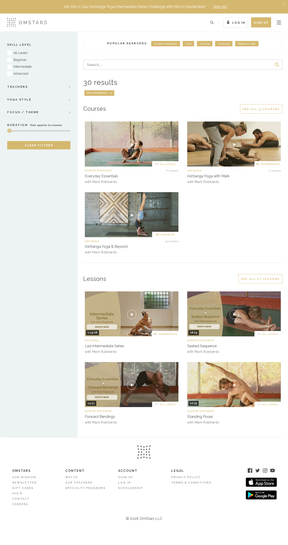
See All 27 (260, 279)
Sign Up (261, 22)
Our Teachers (78, 482)
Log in (124, 482)
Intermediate (23, 66)
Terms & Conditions (191, 482)
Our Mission (24, 477)
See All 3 (261, 109)
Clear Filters (39, 145)
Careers (20, 504)
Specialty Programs (85, 488)
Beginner (20, 60)
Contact (20, 498)
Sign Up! (220, 7)
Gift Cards (23, 488)
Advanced (21, 73)
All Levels (21, 53)
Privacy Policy (185, 477)
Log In (238, 22)
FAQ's (17, 493)
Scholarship (130, 488)
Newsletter (24, 482)
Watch (71, 477)
